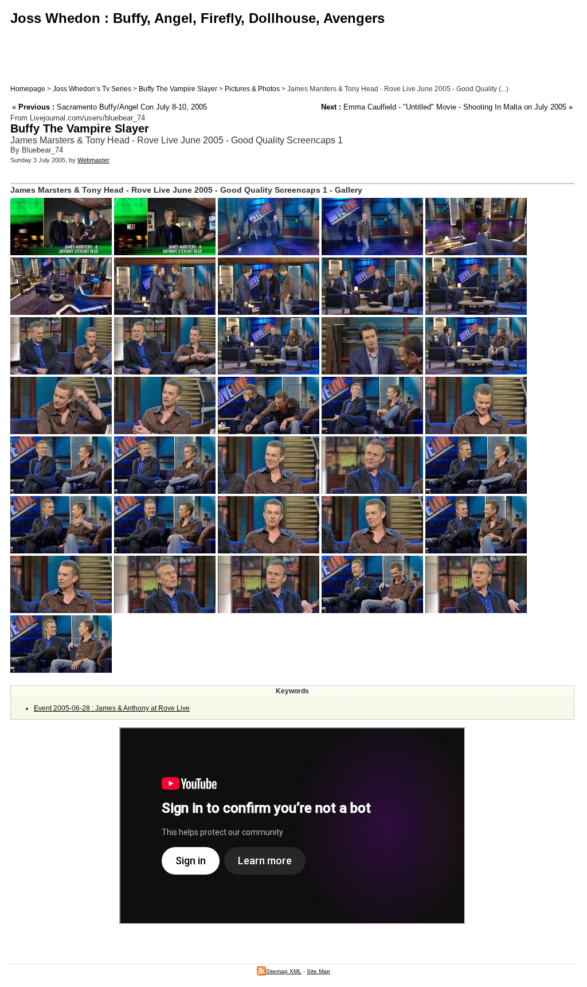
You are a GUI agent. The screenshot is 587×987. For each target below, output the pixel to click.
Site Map (318, 971)
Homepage (27, 89)
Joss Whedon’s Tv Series (92, 89)
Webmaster (93, 160)
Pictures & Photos (252, 89)
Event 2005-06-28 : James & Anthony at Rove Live (112, 708)
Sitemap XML (284, 971)
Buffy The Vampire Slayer (178, 89)
